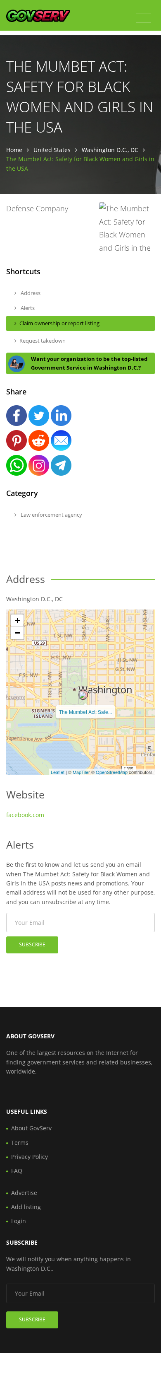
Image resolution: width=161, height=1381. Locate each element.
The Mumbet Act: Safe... (85, 711)
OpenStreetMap (112, 772)
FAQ (16, 1171)
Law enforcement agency (50, 514)
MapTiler (81, 772)
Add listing (26, 1207)
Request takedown (42, 340)
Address (29, 293)
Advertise (24, 1193)
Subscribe (32, 944)
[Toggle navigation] (143, 18)
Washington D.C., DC (110, 150)
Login (18, 1221)
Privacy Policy (29, 1157)
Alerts (27, 308)
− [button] (17, 633)
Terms (19, 1142)
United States (52, 150)
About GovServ (31, 1128)
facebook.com (25, 815)
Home (14, 150)
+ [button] (17, 620)
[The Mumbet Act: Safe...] (83, 695)
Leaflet (57, 772)
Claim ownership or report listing (59, 323)
